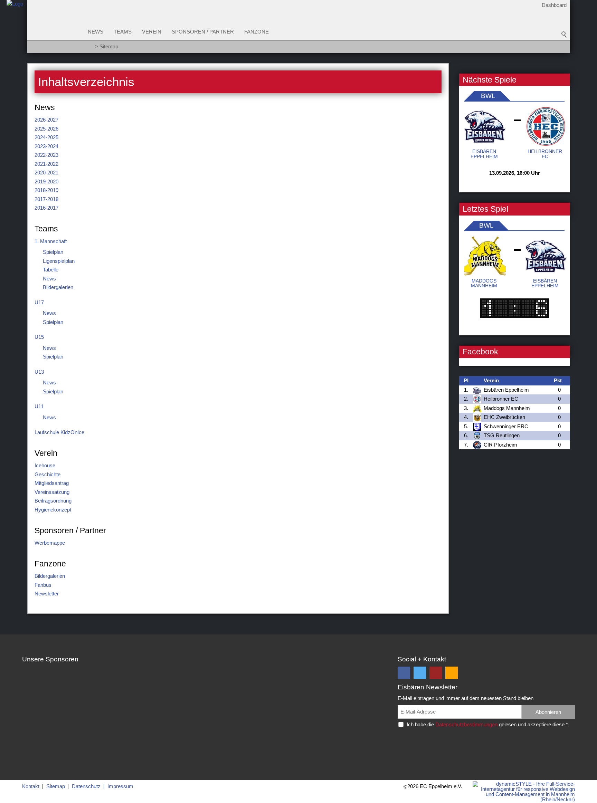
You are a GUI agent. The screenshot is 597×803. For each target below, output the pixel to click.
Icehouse (45, 465)
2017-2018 (46, 199)
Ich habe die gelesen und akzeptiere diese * (487, 724)
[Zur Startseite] (15, 29)
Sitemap (55, 786)
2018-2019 (46, 190)
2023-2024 (46, 146)
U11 (39, 406)
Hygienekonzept (53, 510)
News (95, 32)
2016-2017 (46, 208)
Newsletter (47, 593)
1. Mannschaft (51, 241)
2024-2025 (46, 137)
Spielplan (53, 252)
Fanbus (43, 585)
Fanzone (256, 32)
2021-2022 (46, 164)
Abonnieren (548, 712)
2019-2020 (46, 181)
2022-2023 (46, 155)
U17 (39, 302)
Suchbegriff (564, 34)
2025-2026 (46, 129)
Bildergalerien (58, 287)
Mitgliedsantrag (52, 483)
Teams (123, 32)
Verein (151, 32)
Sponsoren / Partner (203, 32)
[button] (404, 673)
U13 (39, 372)
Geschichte (47, 474)
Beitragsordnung (53, 501)
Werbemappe (50, 543)
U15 (39, 337)
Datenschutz (86, 786)
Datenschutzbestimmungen (466, 724)
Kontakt (30, 786)
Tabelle (50, 270)
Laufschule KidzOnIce (59, 432)
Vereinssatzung (52, 492)
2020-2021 (46, 172)
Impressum (120, 786)
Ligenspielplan (59, 261)
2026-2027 (46, 120)
